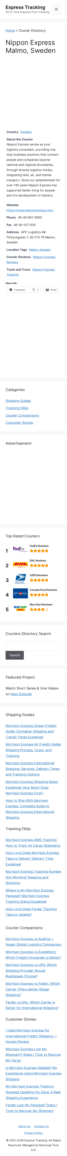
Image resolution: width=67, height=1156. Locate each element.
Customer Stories (19, 423)
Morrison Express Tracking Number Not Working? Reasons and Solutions (33, 877)
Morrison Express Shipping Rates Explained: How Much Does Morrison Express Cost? (32, 787)
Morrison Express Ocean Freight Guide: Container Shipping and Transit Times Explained (31, 731)
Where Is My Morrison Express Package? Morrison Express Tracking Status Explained (30, 896)
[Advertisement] (33, 94)
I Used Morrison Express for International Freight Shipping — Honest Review (31, 1036)
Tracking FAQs (17, 408)
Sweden (26, 132)
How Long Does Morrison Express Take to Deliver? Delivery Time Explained (32, 858)
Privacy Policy (33, 1133)
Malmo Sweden (40, 250)
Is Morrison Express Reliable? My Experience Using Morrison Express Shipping (33, 1073)
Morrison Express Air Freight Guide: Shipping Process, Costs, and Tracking (33, 750)
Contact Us (41, 1126)
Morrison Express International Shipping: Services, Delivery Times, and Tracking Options (33, 768)
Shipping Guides (18, 401)
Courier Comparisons (22, 415)
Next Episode (21, 694)
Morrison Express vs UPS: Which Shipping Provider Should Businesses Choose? (31, 970)
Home (10, 30)
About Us (24, 1126)
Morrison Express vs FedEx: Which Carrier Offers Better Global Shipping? (33, 989)
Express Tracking (25, 7)
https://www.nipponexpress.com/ (30, 210)
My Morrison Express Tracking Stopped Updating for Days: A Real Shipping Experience (33, 1092)
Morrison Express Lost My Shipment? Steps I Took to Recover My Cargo (33, 1054)
